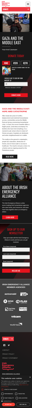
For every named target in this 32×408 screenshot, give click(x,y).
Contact (5, 350)
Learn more (10, 217)
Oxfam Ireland (8, 302)
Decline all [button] (23, 404)
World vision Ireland (16, 324)
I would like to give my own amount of (13, 79)
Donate (5, 9)
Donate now (19, 95)
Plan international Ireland (21, 302)
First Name (9, 246)
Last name (9, 254)
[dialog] (16, 391)
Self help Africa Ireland (10, 309)
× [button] (30, 377)
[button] (16, 401)
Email (8, 261)
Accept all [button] (8, 404)
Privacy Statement (10, 358)
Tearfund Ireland (23, 309)
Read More (10, 156)
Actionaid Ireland (10, 294)
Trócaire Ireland (16, 317)
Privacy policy (8, 354)
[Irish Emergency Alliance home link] (8, 4)
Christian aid (24, 294)
